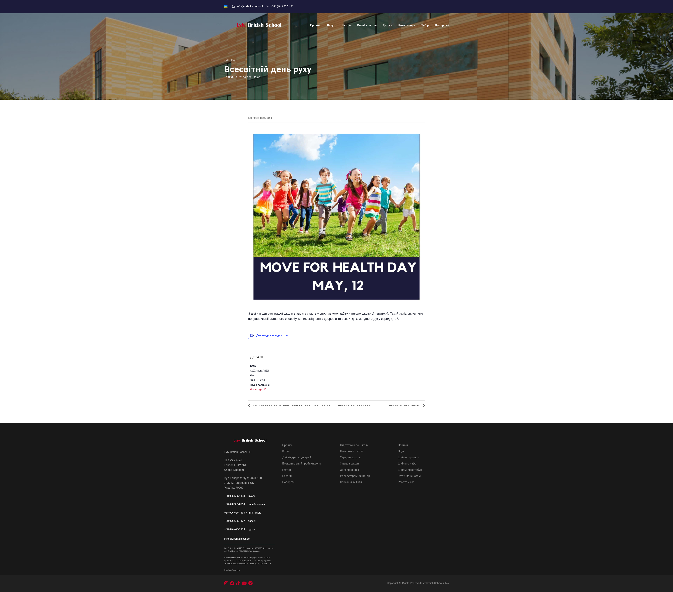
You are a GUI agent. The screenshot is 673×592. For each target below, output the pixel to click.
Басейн (287, 476)
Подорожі (442, 25)
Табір (425, 25)
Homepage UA (258, 389)
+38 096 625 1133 (234, 496)
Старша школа (349, 463)
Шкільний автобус (410, 469)
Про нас (315, 25)
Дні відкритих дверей (296, 457)
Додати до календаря (269, 335)
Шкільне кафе (407, 463)
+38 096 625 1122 (234, 520)
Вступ (331, 25)
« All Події (230, 60)
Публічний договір (232, 570)
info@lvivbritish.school (237, 538)
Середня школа (350, 457)
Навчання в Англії (352, 482)
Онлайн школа (367, 25)
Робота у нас (406, 482)
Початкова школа (351, 451)
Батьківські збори (405, 405)
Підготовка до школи (354, 445)
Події (401, 451)
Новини (403, 445)
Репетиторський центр (355, 476)
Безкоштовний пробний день (301, 463)
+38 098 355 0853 (235, 504)
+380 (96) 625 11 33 (282, 6)
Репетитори (406, 25)
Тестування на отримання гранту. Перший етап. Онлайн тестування (311, 405)
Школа (346, 25)
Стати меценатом (409, 476)
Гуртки (387, 25)
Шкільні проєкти (408, 457)
